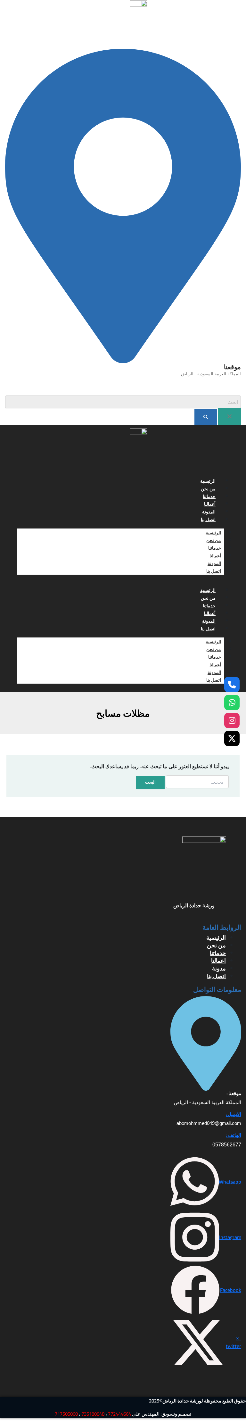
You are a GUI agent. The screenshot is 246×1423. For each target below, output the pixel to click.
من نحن (208, 489)
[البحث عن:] (197, 781)
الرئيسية (208, 481)
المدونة (209, 512)
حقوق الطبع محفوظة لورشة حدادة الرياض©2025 (197, 1400)
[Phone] (232, 684)
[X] (232, 738)
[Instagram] (232, 720)
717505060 (66, 1414)
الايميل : (233, 1114)
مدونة (219, 968)
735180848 (92, 1414)
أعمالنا (210, 504)
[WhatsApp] (232, 702)
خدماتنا (209, 496)
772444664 (119, 1414)
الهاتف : (233, 1135)
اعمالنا (218, 960)
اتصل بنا (208, 519)
